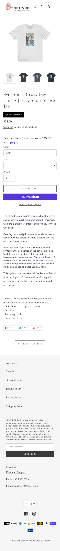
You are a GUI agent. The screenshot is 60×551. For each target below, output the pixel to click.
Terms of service (15, 379)
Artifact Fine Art (24, 540)
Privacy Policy (13, 397)
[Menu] (55, 6)
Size (5, 159)
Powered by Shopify (41, 540)
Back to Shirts (32, 343)
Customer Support (16, 472)
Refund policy (13, 388)
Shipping (8, 126)
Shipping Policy (15, 406)
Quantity (7, 172)
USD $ (29, 503)
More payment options (30, 204)
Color (6, 146)
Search (10, 371)
